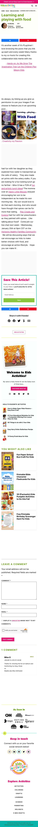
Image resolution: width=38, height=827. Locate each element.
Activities (19, 786)
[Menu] (36, 6)
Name (4, 604)
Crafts (19, 793)
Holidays (19, 809)
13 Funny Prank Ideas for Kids (18, 436)
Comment (6, 580)
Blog (7, 10)
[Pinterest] (28, 394)
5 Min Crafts (19, 813)
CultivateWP (30, 824)
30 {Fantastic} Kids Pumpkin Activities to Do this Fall (26, 496)
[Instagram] (10, 394)
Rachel (11, 23)
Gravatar (16, 620)
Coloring (19, 790)
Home (3, 10)
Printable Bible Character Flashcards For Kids (26, 476)
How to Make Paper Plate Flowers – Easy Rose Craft (20, 409)
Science (19, 802)
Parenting (19, 805)
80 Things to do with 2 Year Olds (19, 422)
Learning (19, 797)
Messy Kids (19, 70)
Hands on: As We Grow (17, 63)
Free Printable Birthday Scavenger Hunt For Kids (26, 516)
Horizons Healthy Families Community (18, 232)
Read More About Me (19, 388)
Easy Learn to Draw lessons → (24, 2)
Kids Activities (14, 10)
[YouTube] (14, 394)
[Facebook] (19, 394)
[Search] (32, 6)
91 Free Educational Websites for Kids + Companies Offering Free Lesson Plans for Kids (21, 417)
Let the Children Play (26, 67)
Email (4, 612)
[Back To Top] (5, 733)
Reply (32, 656)
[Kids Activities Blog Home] (8, 6)
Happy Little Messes (17, 192)
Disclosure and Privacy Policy (12, 824)
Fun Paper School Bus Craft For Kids (25, 455)
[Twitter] (24, 394)
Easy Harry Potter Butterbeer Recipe (20, 429)
